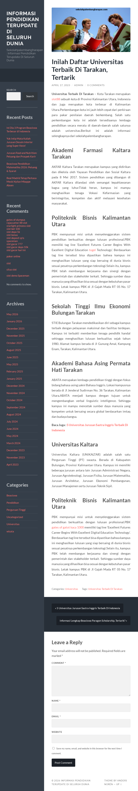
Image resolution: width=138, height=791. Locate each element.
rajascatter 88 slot (17, 222)
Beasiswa (12, 495)
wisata (10, 531)
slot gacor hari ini (16, 250)
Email (56, 716)
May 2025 (12, 364)
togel (92, 250)
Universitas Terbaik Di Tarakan (105, 588)
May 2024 (12, 435)
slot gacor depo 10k (17, 247)
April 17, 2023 (61, 85)
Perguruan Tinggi (16, 509)
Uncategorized (15, 517)
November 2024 (16, 392)
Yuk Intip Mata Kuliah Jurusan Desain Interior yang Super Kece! (20, 142)
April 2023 (13, 464)
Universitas (13, 524)
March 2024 (13, 443)
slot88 (56, 99)
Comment (59, 663)
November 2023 (16, 457)
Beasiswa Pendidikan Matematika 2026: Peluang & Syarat (22, 167)
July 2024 (12, 421)
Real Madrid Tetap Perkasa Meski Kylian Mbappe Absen (22, 181)
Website (57, 732)
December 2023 (16, 450)
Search (11, 90)
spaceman (12, 240)
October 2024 (14, 400)
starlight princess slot (19, 225)
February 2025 (15, 371)
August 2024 (14, 414)
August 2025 (14, 349)
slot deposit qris (15, 237)
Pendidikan (13, 502)
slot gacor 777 (15, 244)
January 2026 (14, 321)
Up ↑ (119, 784)
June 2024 (12, 428)
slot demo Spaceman (18, 275)
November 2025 (16, 335)
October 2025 (14, 342)
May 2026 (12, 314)
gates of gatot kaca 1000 (68, 527)
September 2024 (16, 407)
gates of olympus (16, 219)
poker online (13, 256)
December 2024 (16, 385)
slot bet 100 (13, 228)
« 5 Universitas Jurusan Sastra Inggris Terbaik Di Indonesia (87, 608)
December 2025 (16, 328)
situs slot (12, 269)
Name (56, 700)
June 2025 (12, 357)
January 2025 (14, 378)
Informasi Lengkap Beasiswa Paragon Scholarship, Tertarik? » (93, 620)
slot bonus (12, 234)
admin (78, 85)
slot (9, 263)
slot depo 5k (13, 231)
